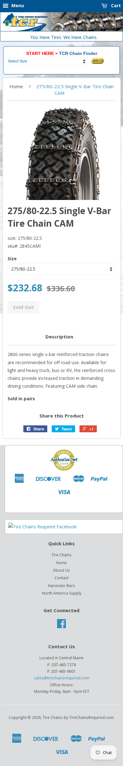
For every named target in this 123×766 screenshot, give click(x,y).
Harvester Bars (61, 585)
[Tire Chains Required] (42, 527)
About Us (61, 570)
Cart (115, 5)
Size (12, 259)
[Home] (61, 30)
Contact (61, 577)
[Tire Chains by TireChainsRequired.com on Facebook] (61, 625)
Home (16, 86)
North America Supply (61, 593)
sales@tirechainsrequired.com (61, 677)
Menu (17, 5)
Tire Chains (61, 554)
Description (59, 336)
